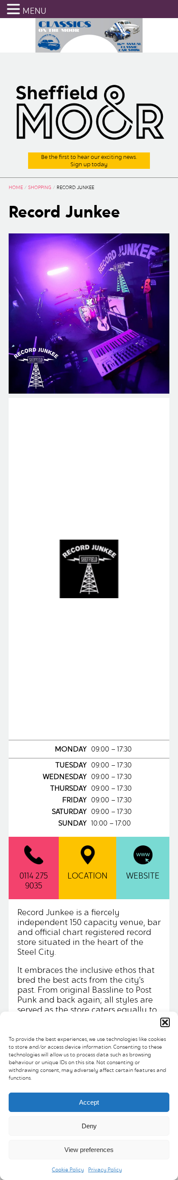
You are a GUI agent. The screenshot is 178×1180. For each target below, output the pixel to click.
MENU (34, 11)
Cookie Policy (68, 1169)
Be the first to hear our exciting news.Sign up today (89, 160)
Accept (89, 1102)
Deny (89, 1126)
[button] (165, 1022)
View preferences (89, 1149)
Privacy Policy (105, 1169)
